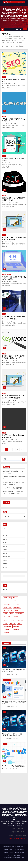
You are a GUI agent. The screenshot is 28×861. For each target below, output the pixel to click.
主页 (3, 46)
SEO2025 (10, 610)
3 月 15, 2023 (7, 439)
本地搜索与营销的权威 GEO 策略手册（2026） (14, 857)
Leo (24, 846)
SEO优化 (4, 76)
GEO (4, 532)
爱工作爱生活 (6, 557)
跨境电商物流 (6, 632)
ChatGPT (14, 601)
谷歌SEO (8, 274)
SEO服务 (5, 542)
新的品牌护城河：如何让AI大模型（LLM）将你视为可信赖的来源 (12, 734)
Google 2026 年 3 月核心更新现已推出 (13, 488)
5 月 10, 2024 (7, 123)
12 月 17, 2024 (7, 84)
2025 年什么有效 (7, 597)
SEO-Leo (15, 84)
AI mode (15, 597)
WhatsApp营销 (7, 616)
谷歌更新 (19, 623)
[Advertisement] (14, 789)
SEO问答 (5, 546)
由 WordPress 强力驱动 (8, 846)
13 (17, 449)
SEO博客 (16, 610)
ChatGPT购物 (6, 604)
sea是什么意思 (17, 607)
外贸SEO (5, 589)
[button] (20, 29)
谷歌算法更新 (6, 629)
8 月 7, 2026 (7, 674)
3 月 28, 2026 (7, 768)
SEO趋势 (11, 613)
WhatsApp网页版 (19, 613)
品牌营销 (5, 620)
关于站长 (5, 550)
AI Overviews (6, 601)
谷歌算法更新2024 (15, 629)
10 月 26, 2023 (7, 281)
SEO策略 (5, 613)
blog (4, 528)
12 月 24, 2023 (7, 242)
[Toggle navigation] (17, 29)
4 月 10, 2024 (7, 163)
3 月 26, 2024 (7, 202)
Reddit (5, 607)
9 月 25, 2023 (7, 321)
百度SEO (5, 560)
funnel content (15, 604)
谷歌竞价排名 (16, 626)
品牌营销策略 (12, 620)
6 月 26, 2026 (7, 738)
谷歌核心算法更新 (7, 626)
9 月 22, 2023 (7, 360)
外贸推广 (5, 553)
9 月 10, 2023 (7, 400)
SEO (4, 610)
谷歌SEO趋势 (20, 620)
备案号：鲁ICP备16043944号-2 (17, 838)
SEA (10, 607)
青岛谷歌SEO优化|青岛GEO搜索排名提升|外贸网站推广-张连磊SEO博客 (14, 12)
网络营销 (5, 564)
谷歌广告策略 (12, 623)
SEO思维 (5, 539)
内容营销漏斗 (15, 616)
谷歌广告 (5, 623)
